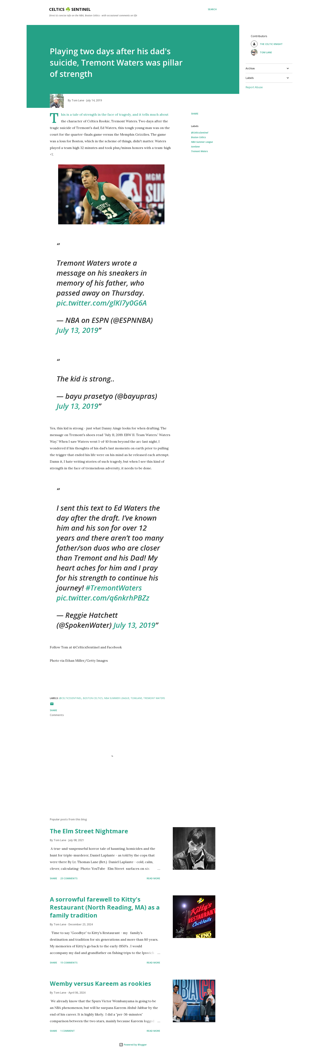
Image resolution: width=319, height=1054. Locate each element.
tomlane (195, 146)
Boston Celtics (198, 137)
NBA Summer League (202, 141)
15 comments (68, 962)
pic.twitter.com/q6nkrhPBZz (102, 598)
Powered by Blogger (135, 1044)
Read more (153, 878)
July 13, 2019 (77, 330)
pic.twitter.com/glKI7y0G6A (101, 303)
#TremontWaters (114, 588)
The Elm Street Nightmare (89, 831)
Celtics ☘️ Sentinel (70, 9)
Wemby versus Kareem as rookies (100, 983)
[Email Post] (52, 704)
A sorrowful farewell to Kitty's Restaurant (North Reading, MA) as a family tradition (105, 907)
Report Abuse (254, 87)
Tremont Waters (199, 151)
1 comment (67, 1030)
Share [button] (194, 113)
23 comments (68, 878)
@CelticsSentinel (199, 132)
